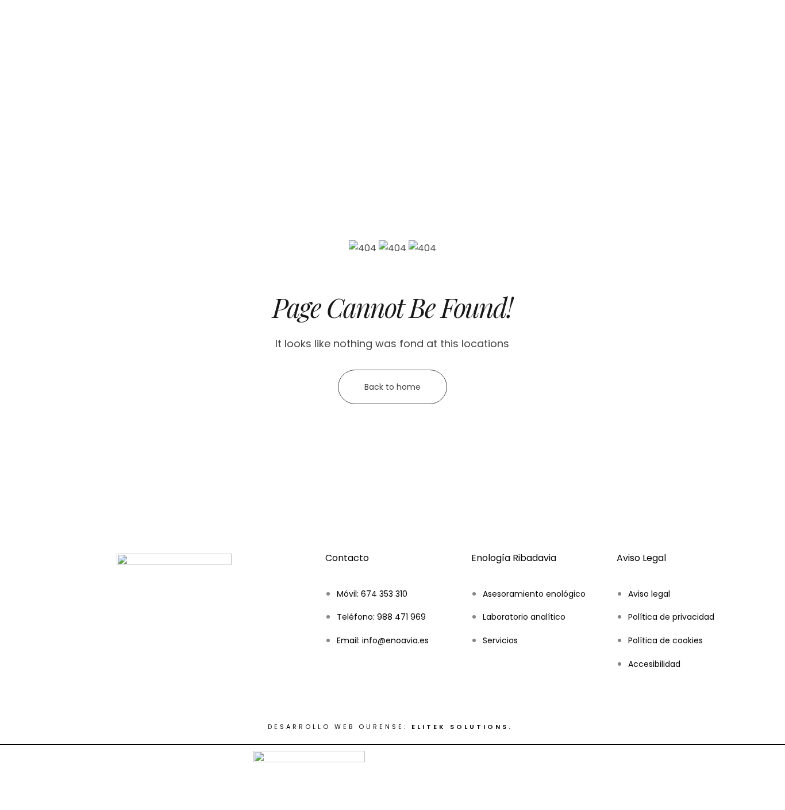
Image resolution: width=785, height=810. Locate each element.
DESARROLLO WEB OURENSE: (337, 726)
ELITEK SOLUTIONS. (464, 726)
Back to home (392, 387)
